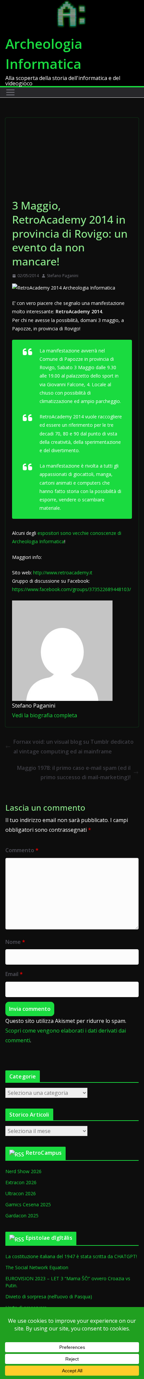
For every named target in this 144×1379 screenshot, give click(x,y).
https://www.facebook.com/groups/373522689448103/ (71, 589)
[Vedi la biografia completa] (81, 715)
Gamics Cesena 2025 (28, 1204)
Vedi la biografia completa (44, 715)
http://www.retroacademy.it (62, 572)
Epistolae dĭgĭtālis (49, 1237)
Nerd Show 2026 (23, 1171)
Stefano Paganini (62, 275)
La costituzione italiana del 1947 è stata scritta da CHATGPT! (71, 1256)
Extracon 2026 (21, 1182)
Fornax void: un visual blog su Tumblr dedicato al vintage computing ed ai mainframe (73, 746)
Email (14, 974)
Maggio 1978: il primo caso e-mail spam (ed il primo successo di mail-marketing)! (74, 772)
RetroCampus (44, 1152)
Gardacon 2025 (22, 1215)
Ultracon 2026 (20, 1193)
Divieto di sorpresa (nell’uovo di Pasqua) (48, 1296)
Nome (15, 942)
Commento (22, 850)
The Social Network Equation (36, 1267)
